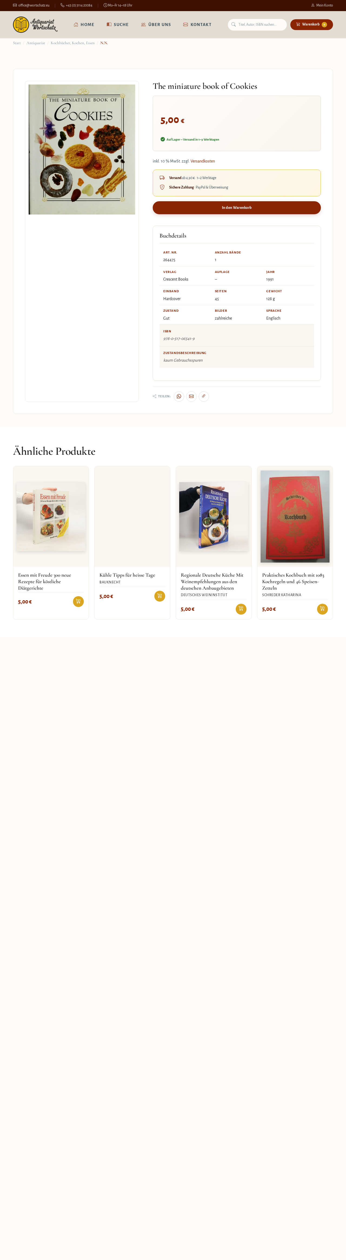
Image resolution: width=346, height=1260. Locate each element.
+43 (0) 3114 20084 (79, 5)
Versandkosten (203, 161)
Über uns (159, 24)
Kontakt (201, 24)
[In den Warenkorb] (78, 601)
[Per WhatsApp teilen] (179, 396)
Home (87, 24)
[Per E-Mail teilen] (191, 396)
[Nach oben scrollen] (330, 1250)
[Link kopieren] (204, 396)
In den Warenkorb (237, 208)
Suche (121, 24)
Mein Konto (324, 5)
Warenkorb (313, 24)
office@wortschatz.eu (33, 5)
